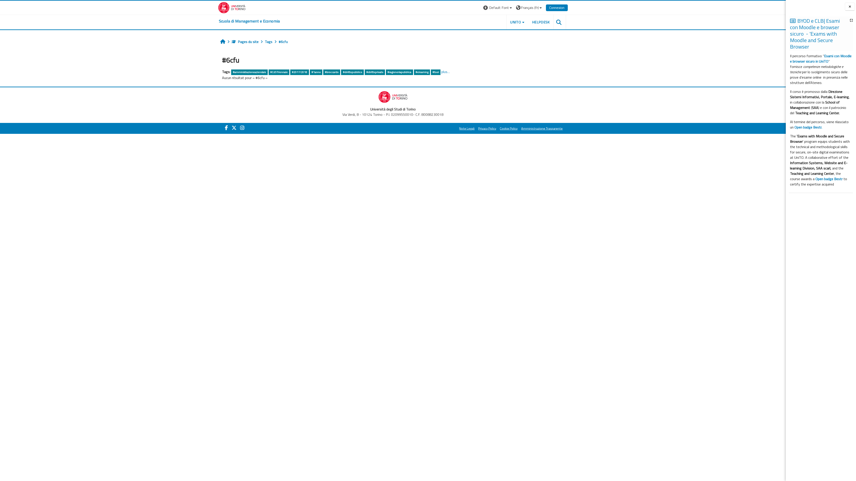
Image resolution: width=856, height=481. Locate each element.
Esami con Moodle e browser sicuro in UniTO (821, 58)
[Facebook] (226, 128)
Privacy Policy (487, 128)
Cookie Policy (509, 128)
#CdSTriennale (279, 72)
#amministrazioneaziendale (249, 72)
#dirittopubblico (352, 72)
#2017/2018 (299, 72)
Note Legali (467, 128)
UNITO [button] (515, 22)
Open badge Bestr (829, 178)
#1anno (316, 72)
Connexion (556, 7)
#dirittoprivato (374, 72)
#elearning (422, 72)
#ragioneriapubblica (399, 72)
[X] (234, 128)
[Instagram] (242, 128)
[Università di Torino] (232, 7)
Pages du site (248, 41)
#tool (435, 72)
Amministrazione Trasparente (542, 128)
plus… (445, 71)
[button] (498, 7)
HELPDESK (541, 22)
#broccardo (332, 72)
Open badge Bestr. (808, 127)
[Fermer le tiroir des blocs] (850, 7)
